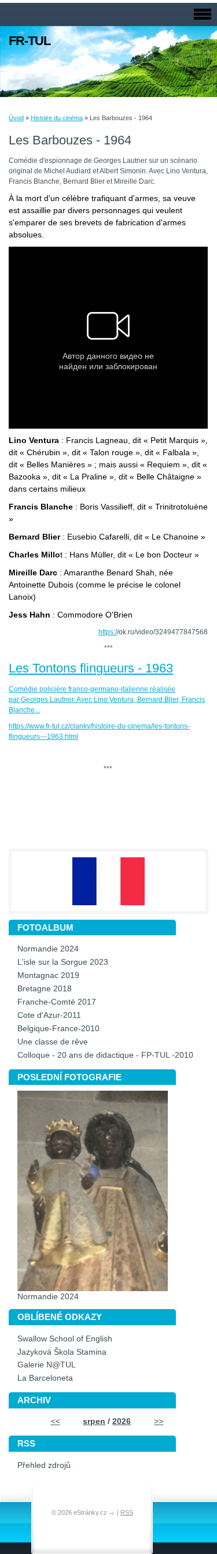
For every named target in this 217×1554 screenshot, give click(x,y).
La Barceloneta (45, 1378)
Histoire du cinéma (57, 117)
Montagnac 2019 (48, 975)
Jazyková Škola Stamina (61, 1352)
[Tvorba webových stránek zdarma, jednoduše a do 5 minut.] (113, 1513)
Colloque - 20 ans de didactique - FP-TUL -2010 (105, 1055)
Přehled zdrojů (44, 1465)
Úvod (16, 117)
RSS (126, 1512)
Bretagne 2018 (44, 988)
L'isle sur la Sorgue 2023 (62, 962)
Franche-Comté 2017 (56, 1002)
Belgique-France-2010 (58, 1028)
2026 (121, 1421)
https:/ (107, 632)
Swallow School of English (64, 1338)
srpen (94, 1421)
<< (55, 1421)
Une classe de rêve (52, 1042)
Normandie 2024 (48, 949)
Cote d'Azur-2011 (49, 1015)
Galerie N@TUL (46, 1364)
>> (158, 1421)
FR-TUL (29, 41)
